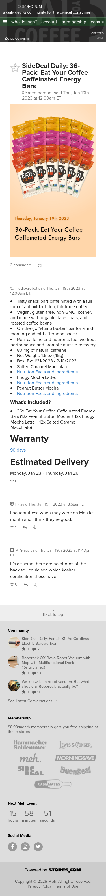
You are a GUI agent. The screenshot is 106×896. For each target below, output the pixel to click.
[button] (5, 21)
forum (34, 7)
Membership (19, 718)
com (22, 7)
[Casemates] (53, 783)
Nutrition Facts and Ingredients (47, 372)
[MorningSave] (75, 757)
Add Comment (18, 38)
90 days (18, 450)
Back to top (53, 614)
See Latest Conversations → (33, 701)
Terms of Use (66, 886)
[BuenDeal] (75, 770)
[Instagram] (25, 846)
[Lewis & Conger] (75, 744)
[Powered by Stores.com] (53, 871)
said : (47, 290)
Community (18, 630)
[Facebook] (12, 846)
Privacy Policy (40, 886)
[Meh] (10, 5)
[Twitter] (38, 846)
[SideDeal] (30, 770)
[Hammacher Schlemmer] (30, 744)
